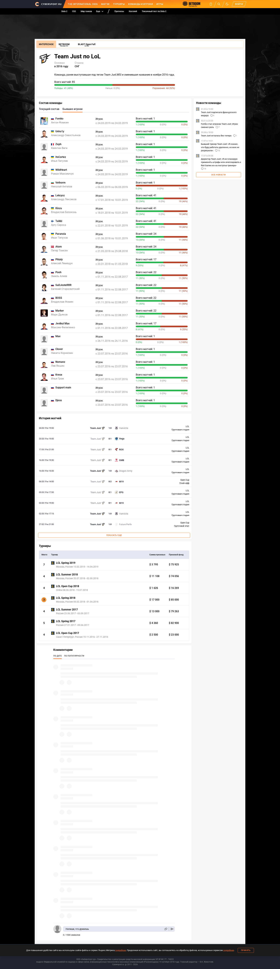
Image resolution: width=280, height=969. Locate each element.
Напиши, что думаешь (77, 929)
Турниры (119, 4)
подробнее (120, 950)
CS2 (74, 11)
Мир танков (86, 11)
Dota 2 (64, 11)
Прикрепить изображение (165, 929)
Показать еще (114, 535)
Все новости (218, 175)
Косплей (133, 11)
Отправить (172, 929)
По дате (57, 656)
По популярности (74, 656)
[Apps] (211, 4)
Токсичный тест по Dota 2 (154, 11)
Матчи (105, 4)
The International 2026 (83, 4)
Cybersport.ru (118, 964)
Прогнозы (119, 11)
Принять (246, 950)
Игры (159, 4)
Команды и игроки (140, 4)
